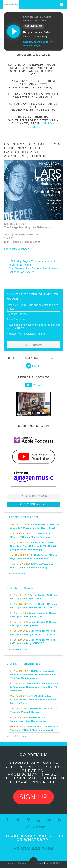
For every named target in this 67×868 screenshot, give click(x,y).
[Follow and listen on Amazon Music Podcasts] (33, 476)
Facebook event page (16, 249)
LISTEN (36, 365)
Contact (11, 863)
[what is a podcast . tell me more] (47, 426)
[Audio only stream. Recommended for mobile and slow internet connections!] (28, 366)
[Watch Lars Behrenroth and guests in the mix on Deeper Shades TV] (28, 385)
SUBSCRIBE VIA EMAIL (35, 504)
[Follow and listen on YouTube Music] (33, 456)
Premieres (20, 736)
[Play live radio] (13, 31)
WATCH (37, 385)
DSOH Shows (22, 649)
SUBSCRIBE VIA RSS (35, 496)
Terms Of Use (53, 863)
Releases (20, 573)
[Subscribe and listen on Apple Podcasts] (33, 439)
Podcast (22, 863)
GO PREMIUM (33, 344)
